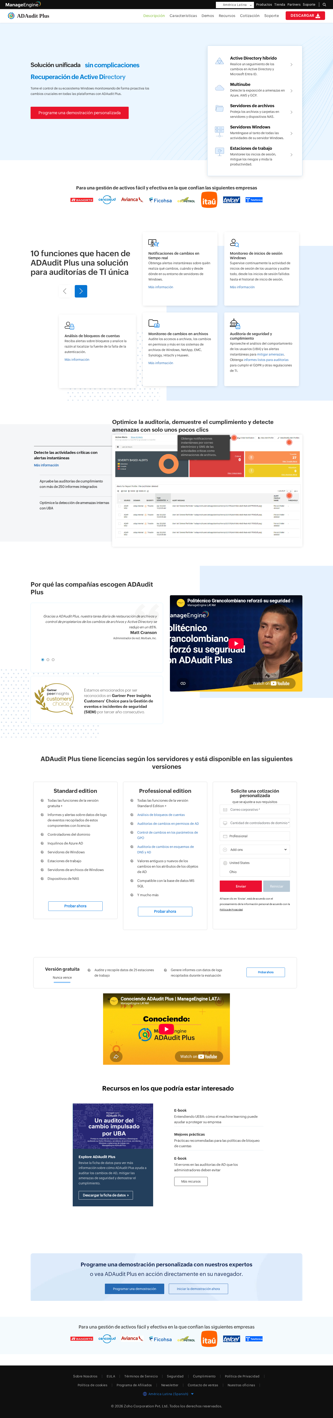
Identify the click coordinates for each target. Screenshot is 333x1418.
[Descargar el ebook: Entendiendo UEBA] (218, 1114)
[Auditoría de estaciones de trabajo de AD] (254, 156)
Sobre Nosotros (85, 1376)
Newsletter (170, 1385)
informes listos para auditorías (266, 360)
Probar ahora (75, 906)
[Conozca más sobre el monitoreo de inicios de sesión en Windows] (261, 269)
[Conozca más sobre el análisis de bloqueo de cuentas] (97, 351)
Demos (208, 16)
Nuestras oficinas (241, 1385)
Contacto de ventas (203, 1385)
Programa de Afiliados (134, 1385)
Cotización (250, 16)
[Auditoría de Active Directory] (254, 66)
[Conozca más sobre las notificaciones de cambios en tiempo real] (180, 269)
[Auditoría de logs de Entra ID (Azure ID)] (254, 89)
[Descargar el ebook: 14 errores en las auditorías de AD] (218, 1162)
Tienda (279, 4)
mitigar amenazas (270, 354)
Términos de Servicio (141, 1376)
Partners (294, 4)
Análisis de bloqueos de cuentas (161, 815)
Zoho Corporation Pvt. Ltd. (146, 1406)
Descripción (154, 16)
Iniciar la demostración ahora (198, 1289)
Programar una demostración (134, 1289)
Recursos (227, 16)
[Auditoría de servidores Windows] (254, 132)
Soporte (271, 16)
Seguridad (175, 1376)
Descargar (303, 15)
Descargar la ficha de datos (104, 1195)
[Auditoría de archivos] (254, 110)
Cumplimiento (204, 1376)
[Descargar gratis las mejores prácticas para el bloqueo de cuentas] (218, 1138)
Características (183, 16)
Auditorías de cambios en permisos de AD (168, 823)
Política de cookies (93, 1385)
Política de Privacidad (231, 909)
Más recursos (191, 1181)
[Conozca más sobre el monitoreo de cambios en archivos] (180, 349)
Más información (46, 465)
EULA (111, 1376)
